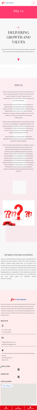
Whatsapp (18, 408)
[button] (18, 370)
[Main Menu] (33, 3)
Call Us (6, 408)
